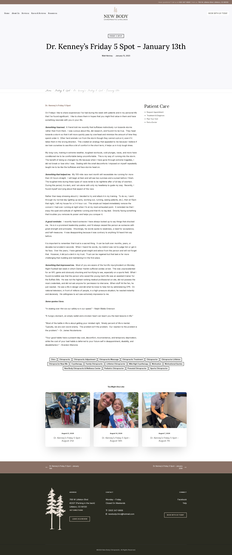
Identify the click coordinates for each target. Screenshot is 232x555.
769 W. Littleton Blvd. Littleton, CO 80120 (213, 2)
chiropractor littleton (170, 359)
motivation (156, 364)
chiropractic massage (109, 359)
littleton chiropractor (115, 364)
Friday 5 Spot (116, 36)
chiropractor (152, 359)
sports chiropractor (159, 368)
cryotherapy (76, 364)
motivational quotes (173, 364)
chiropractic (64, 359)
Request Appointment (155, 112)
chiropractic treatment (132, 359)
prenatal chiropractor (137, 368)
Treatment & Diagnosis (155, 115)
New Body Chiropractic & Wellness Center (82, 368)
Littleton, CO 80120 (78, 507)
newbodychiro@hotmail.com (121, 514)
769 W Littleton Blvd (78, 499)
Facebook (182, 499)
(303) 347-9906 (115, 510)
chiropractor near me (58, 364)
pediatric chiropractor (114, 368)
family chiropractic (94, 364)
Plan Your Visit (152, 119)
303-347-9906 (184, 2)
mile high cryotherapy (138, 364)
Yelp (185, 503)
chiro (53, 359)
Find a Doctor (152, 122)
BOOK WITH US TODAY (218, 13)
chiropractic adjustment (85, 359)
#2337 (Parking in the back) (82, 503)
